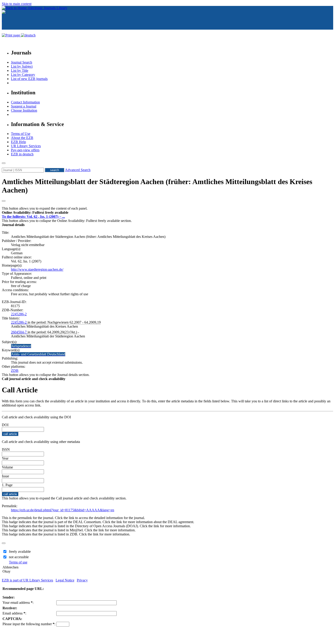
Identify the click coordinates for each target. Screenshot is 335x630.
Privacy (82, 580)
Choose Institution (24, 110)
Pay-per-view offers (25, 150)
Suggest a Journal (23, 106)
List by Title (19, 70)
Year (5, 458)
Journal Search (21, 62)
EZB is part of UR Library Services (27, 580)
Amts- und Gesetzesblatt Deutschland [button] (38, 354)
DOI (5, 425)
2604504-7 (19, 332)
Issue (5, 476)
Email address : (14, 613)
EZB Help (18, 142)
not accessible (19, 557)
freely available (20, 551)
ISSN (6, 449)
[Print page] (11, 35)
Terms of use (18, 562)
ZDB (14, 371)
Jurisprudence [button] (21, 346)
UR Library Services (26, 146)
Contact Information (25, 102)
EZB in (22, 154)
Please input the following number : (29, 624)
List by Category (23, 75)
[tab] (167, 213)
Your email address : (18, 602)
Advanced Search (77, 170)
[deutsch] (28, 35)
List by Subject (22, 66)
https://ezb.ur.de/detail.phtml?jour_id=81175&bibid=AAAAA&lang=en (62, 510)
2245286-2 (19, 314)
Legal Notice (65, 580)
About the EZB (22, 138)
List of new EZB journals (29, 79)
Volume (7, 467)
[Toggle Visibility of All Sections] (3, 201)
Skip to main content (16, 4)
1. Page (7, 485)
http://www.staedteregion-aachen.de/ (37, 269)
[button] (35, 212)
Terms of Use (20, 134)
